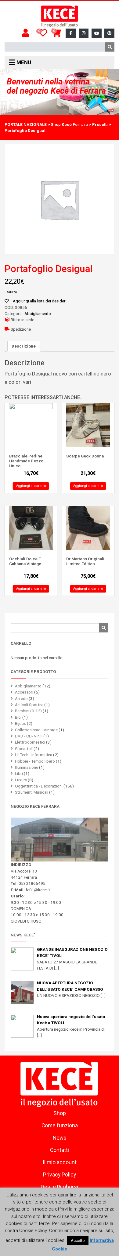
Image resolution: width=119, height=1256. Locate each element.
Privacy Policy (59, 1175)
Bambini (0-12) (28, 710)
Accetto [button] (78, 1240)
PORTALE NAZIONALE (26, 124)
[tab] (23, 346)
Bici (18, 717)
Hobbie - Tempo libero (35, 761)
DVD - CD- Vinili (28, 735)
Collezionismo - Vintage (36, 729)
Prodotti (100, 124)
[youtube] (97, 33)
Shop (59, 1113)
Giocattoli (24, 748)
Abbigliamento (37, 313)
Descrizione (24, 346)
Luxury (21, 779)
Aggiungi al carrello (31, 486)
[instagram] (84, 33)
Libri (19, 773)
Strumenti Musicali (31, 792)
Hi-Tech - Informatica (33, 754)
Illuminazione (26, 767)
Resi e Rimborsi (59, 1187)
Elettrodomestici (30, 742)
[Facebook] (71, 33)
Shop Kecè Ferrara (69, 124)
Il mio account (60, 1162)
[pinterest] (109, 33)
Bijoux (20, 723)
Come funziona (59, 1125)
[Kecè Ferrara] (59, 16)
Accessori (24, 692)
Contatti (59, 1150)
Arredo (21, 698)
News (60, 1138)
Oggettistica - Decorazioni (39, 786)
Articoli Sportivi (29, 704)
